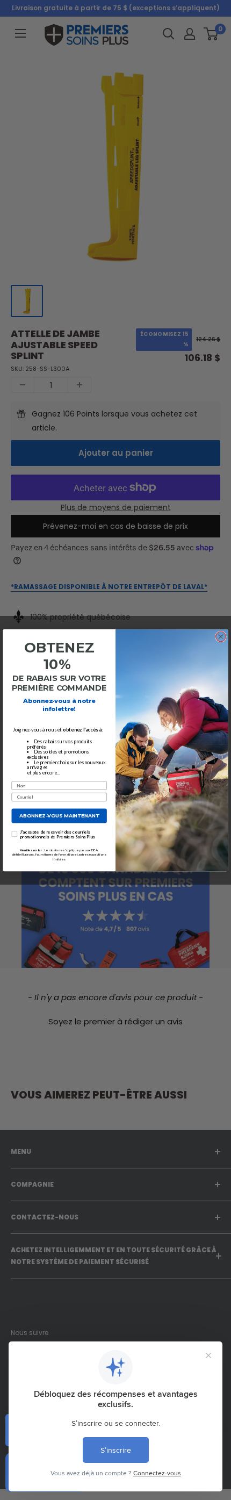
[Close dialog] (221, 636)
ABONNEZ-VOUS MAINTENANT (59, 816)
